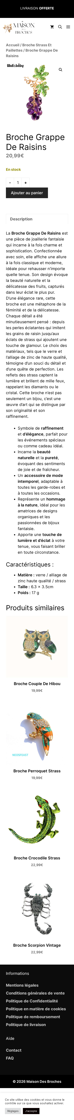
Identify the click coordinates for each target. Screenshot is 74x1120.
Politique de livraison (26, 1024)
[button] (60, 27)
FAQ (10, 1058)
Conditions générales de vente (35, 993)
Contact (14, 1050)
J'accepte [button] (31, 1111)
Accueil (12, 45)
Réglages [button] (13, 1111)
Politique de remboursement (33, 1016)
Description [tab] (21, 219)
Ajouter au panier (27, 192)
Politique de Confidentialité (32, 1001)
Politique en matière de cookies (36, 1009)
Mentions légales (22, 985)
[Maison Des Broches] (18, 27)
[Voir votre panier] (52, 27)
